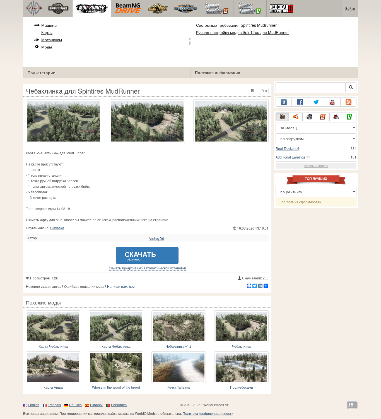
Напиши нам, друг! (121, 286)
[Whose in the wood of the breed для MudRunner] (116, 367)
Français (54, 404)
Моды (46, 47)
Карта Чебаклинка (53, 346)
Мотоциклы (51, 39)
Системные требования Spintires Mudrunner (236, 25)
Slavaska (57, 227)
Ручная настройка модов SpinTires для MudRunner (242, 32)
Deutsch (75, 404)
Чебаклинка (241, 346)
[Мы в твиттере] (316, 102)
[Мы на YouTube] (332, 102)
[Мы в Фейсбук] (300, 102)
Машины (49, 25)
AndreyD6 (156, 238)
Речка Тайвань (178, 387)
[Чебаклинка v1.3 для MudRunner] (178, 326)
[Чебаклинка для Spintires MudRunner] (63, 121)
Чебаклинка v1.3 (179, 346)
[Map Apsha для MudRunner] (53, 367)
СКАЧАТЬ (140, 255)
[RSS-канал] (348, 102)
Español (96, 404)
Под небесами (241, 387)
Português (119, 404)
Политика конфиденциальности (208, 413)
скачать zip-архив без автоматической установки (147, 268)
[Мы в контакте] (284, 102)
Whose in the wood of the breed (116, 387)
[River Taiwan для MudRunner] (178, 367)
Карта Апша (53, 387)
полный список (316, 165)
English (33, 404)
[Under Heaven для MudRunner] (241, 367)
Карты (46, 32)
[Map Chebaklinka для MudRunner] (53, 326)
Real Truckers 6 (287, 148)
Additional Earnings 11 (293, 157)
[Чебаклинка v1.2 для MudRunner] (241, 326)
